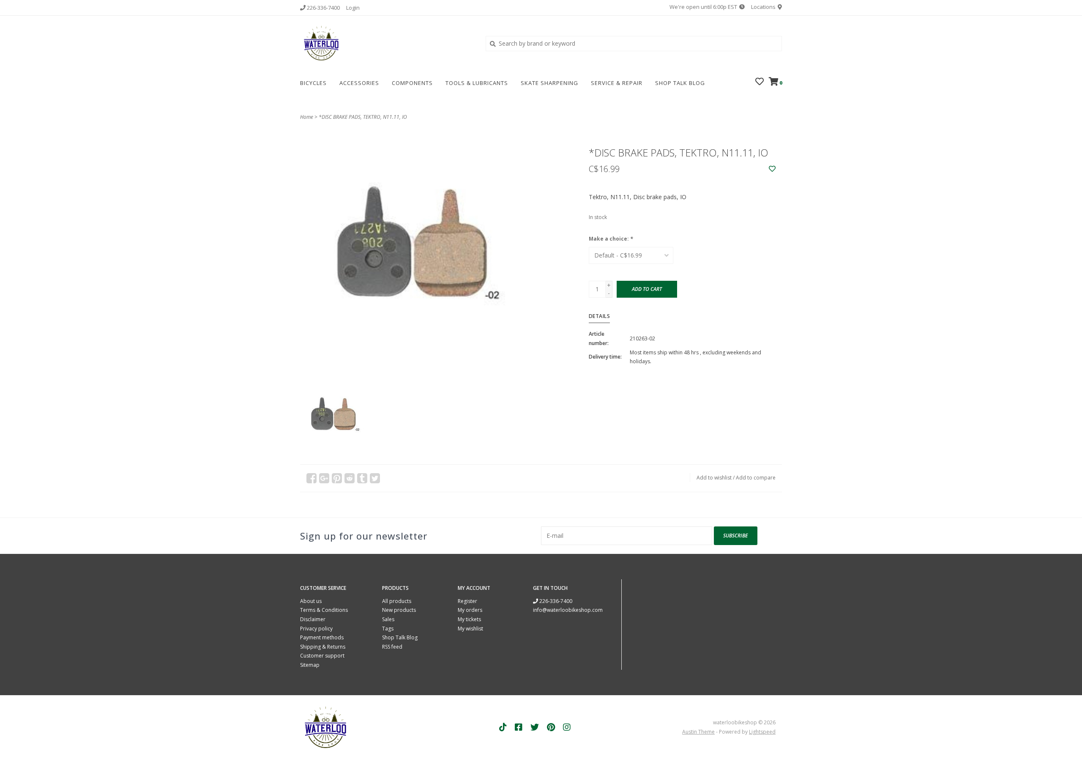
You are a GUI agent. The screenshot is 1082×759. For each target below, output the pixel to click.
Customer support (322, 655)
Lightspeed (762, 731)
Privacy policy (316, 628)
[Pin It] (337, 478)
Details (599, 316)
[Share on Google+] (324, 478)
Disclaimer (312, 619)
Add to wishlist (714, 477)
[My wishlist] (759, 82)
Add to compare (756, 477)
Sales (388, 619)
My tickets (469, 619)
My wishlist (470, 628)
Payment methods (322, 637)
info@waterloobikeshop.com (568, 610)
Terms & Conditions (324, 610)
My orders (470, 610)
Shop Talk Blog (680, 83)
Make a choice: (611, 238)
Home (306, 117)
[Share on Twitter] (375, 478)
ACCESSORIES (359, 83)
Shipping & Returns (322, 646)
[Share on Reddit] (349, 478)
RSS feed (392, 646)
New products (399, 610)
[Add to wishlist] (772, 169)
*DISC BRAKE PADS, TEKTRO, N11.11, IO (363, 117)
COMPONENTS (412, 83)
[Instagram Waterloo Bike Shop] (567, 727)
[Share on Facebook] (311, 478)
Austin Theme (698, 731)
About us (311, 601)
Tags (387, 628)
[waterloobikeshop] (386, 43)
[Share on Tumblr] (362, 478)
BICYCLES (313, 83)
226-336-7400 (555, 601)
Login (353, 7)
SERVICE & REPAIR (616, 83)
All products (396, 601)
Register (467, 601)
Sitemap (310, 665)
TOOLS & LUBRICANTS (476, 83)
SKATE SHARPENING (549, 83)
